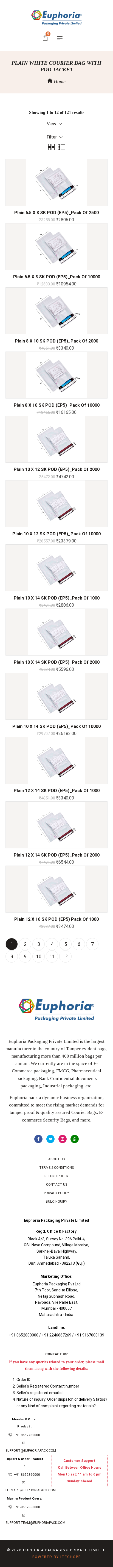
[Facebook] (38, 1139)
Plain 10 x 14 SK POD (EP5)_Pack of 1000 (57, 598)
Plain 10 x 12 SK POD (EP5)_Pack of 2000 (57, 469)
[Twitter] (50, 1139)
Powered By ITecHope (56, 1557)
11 (52, 956)
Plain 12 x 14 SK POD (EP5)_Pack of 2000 (57, 855)
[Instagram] (62, 1139)
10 (38, 956)
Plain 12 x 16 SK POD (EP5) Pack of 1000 (56, 919)
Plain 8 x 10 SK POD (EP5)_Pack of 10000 (57, 405)
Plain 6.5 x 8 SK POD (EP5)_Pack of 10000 (56, 276)
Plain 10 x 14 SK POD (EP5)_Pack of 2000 (57, 662)
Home (59, 81)
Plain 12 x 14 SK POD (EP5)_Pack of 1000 (57, 790)
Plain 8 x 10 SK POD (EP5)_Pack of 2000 (56, 341)
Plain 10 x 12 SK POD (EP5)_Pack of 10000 (56, 533)
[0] (45, 39)
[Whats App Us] (74, 1139)
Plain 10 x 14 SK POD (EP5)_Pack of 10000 (56, 726)
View (52, 123)
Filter (52, 137)
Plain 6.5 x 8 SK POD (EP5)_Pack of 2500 (56, 212)
